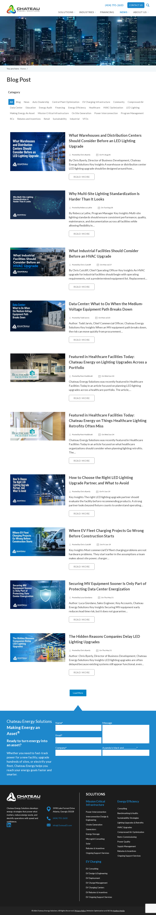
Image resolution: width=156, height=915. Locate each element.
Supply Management (126, 846)
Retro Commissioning (126, 837)
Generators (91, 829)
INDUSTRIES (86, 12)
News (26, 102)
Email (58, 735)
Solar (88, 843)
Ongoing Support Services (97, 853)
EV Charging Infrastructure (96, 102)
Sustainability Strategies (128, 818)
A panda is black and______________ (120, 747)
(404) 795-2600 (114, 5)
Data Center (16, 107)
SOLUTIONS (65, 12)
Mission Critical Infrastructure (53, 113)
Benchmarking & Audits (127, 813)
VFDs (85, 118)
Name (59, 722)
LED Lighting (133, 107)
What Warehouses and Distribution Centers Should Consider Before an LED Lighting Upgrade (105, 140)
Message (107, 722)
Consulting (122, 808)
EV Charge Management (96, 883)
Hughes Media (119, 911)
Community (119, 102)
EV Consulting (92, 868)
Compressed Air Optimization (130, 832)
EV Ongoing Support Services (99, 897)
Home (23, 68)
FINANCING (107, 12)
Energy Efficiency (77, 107)
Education (31, 107)
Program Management (132, 113)
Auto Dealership (40, 102)
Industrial (75, 118)
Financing (60, 107)
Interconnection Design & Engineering (97, 818)
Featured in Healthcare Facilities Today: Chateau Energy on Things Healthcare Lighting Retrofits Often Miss (108, 420)
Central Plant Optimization (65, 102)
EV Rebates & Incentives (96, 892)
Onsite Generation (94, 824)
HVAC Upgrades (124, 827)
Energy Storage (92, 834)
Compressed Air (136, 102)
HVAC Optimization (113, 107)
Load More (78, 693)
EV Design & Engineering (96, 873)
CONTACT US (136, 5)
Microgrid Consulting (95, 839)
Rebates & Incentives (95, 848)
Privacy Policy (80, 911)
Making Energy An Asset (22, 113)
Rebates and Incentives (29, 118)
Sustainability (60, 118)
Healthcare (94, 107)
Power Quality (123, 841)
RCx (12, 118)
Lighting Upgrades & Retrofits (130, 822)
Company (61, 747)
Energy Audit (45, 107)
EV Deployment (93, 878)
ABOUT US (140, 12)
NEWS (123, 12)
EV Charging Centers (95, 887)
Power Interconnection (106, 113)
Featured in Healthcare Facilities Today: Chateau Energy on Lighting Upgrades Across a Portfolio (108, 362)
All (11, 102)
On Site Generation (81, 113)
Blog (18, 102)
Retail (47, 118)
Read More (82, 176)
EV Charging (93, 861)
